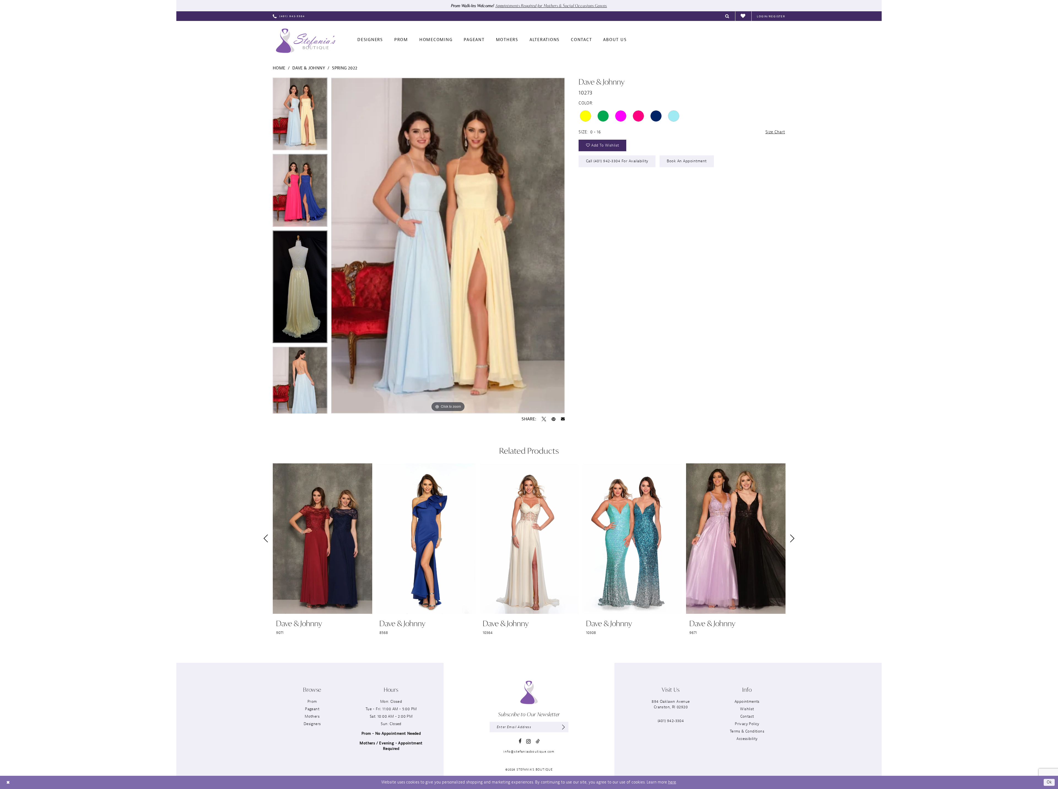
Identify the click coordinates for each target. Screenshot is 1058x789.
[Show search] (727, 16)
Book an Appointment (687, 161)
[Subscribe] (563, 727)
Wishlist (747, 709)
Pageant (312, 709)
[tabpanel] (300, 116)
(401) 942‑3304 (671, 720)
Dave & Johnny (308, 68)
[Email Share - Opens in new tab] (563, 419)
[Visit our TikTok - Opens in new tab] (537, 741)
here (672, 782)
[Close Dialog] (8, 782)
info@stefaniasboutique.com (528, 751)
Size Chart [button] (775, 132)
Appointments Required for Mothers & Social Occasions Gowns (551, 5)
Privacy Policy (747, 724)
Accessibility (746, 738)
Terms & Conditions (747, 731)
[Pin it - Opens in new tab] (553, 419)
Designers (312, 724)
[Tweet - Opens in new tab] (544, 419)
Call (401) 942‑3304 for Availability (617, 161)
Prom (312, 701)
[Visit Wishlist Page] (743, 16)
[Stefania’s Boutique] (306, 40)
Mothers (312, 716)
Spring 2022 (344, 68)
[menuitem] (289, 16)
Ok (1049, 782)
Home (279, 68)
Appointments (747, 701)
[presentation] (322, 538)
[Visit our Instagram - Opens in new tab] (528, 741)
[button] (771, 16)
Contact (747, 716)
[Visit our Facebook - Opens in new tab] (520, 741)
